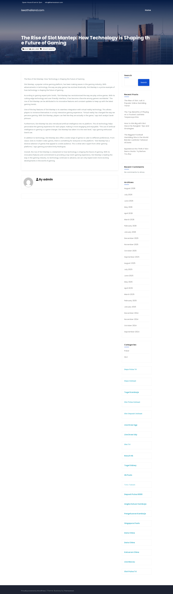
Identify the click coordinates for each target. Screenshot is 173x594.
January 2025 (130, 307)
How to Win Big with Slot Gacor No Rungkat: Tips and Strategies (136, 126)
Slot (27, 49)
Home (148, 10)
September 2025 (131, 257)
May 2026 (128, 207)
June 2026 (128, 201)
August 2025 (129, 263)
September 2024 (131, 331)
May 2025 (128, 282)
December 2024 (131, 313)
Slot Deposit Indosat (133, 413)
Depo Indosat (130, 381)
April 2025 (128, 288)
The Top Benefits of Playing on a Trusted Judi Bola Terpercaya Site (136, 114)
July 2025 (128, 269)
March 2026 (129, 219)
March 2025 (129, 294)
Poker (126, 351)
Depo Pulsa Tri (130, 369)
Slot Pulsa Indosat (132, 402)
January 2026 (130, 232)
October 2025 (130, 250)
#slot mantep (49, 49)
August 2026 (129, 188)
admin (48, 179)
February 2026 (130, 225)
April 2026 (128, 213)
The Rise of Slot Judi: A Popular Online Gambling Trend (135, 103)
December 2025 (131, 238)
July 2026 (128, 194)
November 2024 (131, 319)
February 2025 (130, 300)
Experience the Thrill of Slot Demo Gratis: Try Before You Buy (136, 151)
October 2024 (130, 325)
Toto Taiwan (129, 484)
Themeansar (69, 591)
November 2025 (131, 244)
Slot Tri (127, 444)
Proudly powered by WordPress (33, 591)
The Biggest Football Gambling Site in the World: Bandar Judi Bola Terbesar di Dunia (136, 138)
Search (128, 75)
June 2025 (128, 275)
